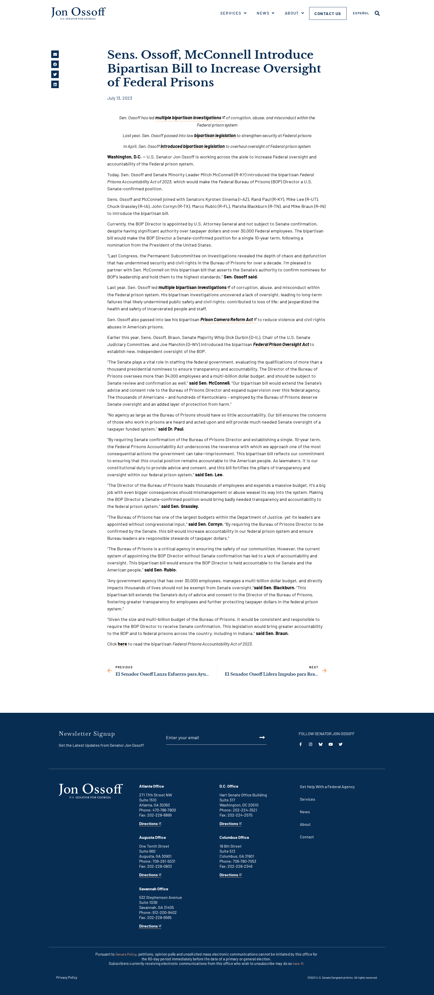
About (292, 13)
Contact (307, 836)
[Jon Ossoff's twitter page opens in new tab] (341, 744)
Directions (148, 823)
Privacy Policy (66, 977)
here (122, 644)
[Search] (377, 13)
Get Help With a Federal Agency (327, 786)
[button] (55, 54)
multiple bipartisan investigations (192, 287)
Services (230, 13)
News (263, 13)
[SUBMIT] (256, 737)
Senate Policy (126, 954)
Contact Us (327, 13)
